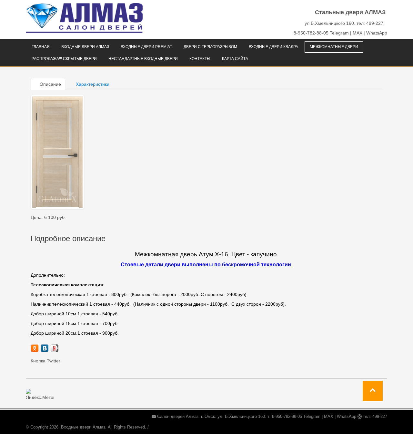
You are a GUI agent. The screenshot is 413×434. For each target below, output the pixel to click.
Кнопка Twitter (45, 360)
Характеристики (92, 84)
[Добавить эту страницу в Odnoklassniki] (34, 348)
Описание (49, 84)
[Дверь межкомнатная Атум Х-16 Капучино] (57, 152)
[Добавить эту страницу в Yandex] (54, 348)
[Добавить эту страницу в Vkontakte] (44, 348)
